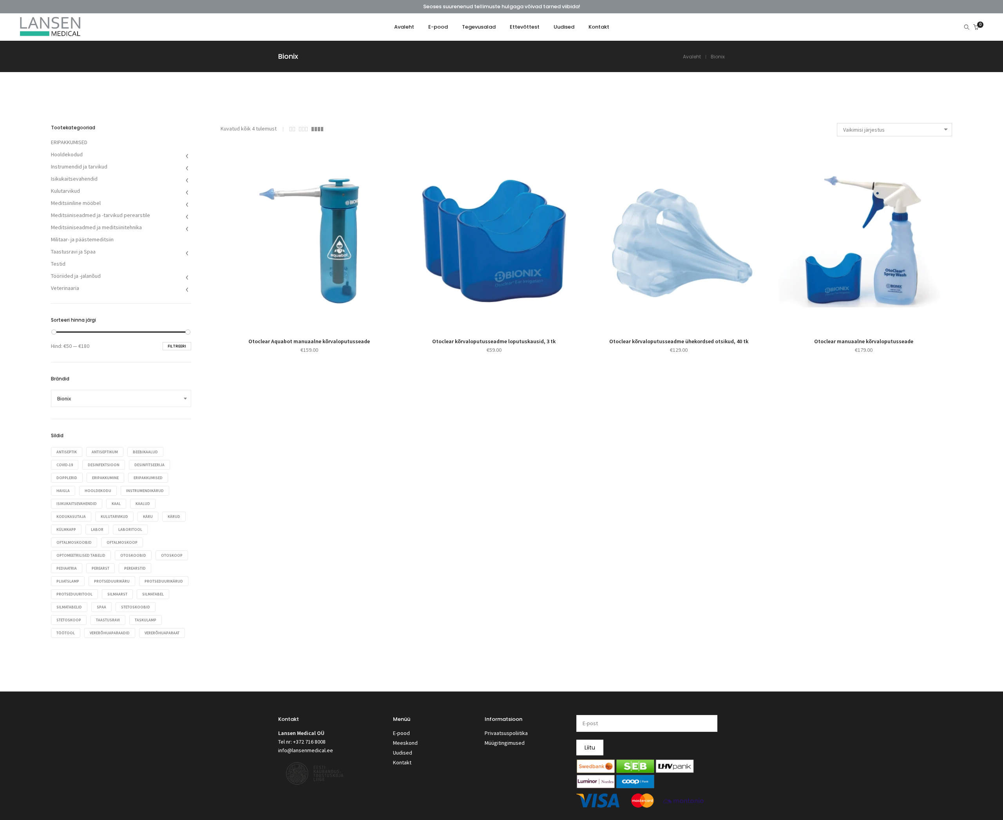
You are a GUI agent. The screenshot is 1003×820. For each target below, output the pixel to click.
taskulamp (145, 620)
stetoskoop (68, 620)
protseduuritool (74, 594)
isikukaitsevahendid (76, 503)
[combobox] (894, 129)
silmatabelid (69, 607)
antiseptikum (105, 451)
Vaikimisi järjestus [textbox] (864, 129)
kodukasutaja (71, 516)
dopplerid (66, 477)
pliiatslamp (67, 581)
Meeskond (405, 742)
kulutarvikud (114, 516)
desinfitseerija (149, 464)
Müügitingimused (505, 742)
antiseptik (66, 451)
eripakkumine (105, 477)
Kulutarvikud (65, 190)
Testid (58, 263)
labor (97, 529)
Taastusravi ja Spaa (73, 251)
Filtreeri (177, 346)
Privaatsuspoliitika (506, 733)
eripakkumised (148, 477)
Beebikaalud (145, 451)
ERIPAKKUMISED (69, 142)
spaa (101, 607)
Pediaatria (66, 568)
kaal (116, 503)
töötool (65, 632)
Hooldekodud (67, 154)
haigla (63, 490)
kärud (174, 516)
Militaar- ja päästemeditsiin (82, 239)
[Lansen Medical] (50, 32)
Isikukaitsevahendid (74, 178)
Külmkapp (66, 529)
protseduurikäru (112, 581)
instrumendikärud (145, 490)
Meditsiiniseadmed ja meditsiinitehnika (96, 227)
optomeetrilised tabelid (80, 555)
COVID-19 (64, 464)
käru (148, 516)
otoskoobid (133, 555)
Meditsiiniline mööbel (76, 202)
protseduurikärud (164, 581)
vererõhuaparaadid (110, 632)
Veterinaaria (65, 287)
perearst (100, 568)
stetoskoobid (135, 607)
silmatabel (153, 594)
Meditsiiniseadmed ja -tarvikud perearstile (100, 215)
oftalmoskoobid (74, 542)
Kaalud (143, 503)
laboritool (130, 529)
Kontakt (402, 762)
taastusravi (108, 620)
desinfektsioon (103, 464)
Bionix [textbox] (64, 398)
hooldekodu (98, 490)
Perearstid (135, 568)
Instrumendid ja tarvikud (79, 166)
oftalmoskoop (122, 542)
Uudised (402, 752)
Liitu (590, 747)
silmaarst (117, 594)
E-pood (401, 733)
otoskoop (172, 555)
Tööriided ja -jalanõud (76, 275)
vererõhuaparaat (162, 632)
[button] (300, 314)
